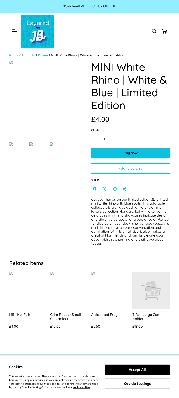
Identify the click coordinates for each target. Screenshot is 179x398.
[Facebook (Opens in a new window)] (94, 189)
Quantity (98, 130)
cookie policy (81, 387)
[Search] (154, 31)
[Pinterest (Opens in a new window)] (114, 189)
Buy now (131, 153)
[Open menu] (14, 31)
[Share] (124, 189)
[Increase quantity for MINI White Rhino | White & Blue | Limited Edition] (112, 139)
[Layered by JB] (37, 31)
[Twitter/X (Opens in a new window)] (104, 189)
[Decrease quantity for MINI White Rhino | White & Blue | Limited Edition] (95, 139)
